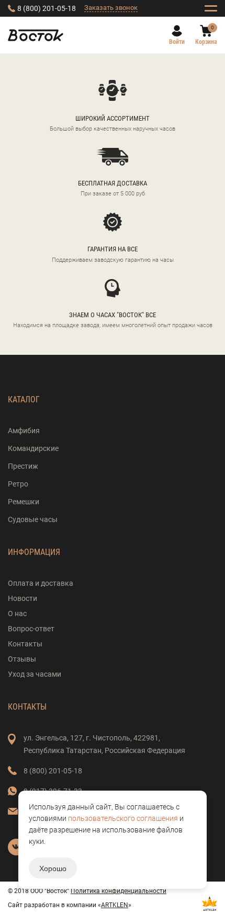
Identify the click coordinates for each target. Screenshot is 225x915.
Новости (22, 598)
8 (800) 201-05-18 (46, 8)
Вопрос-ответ (31, 628)
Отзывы (22, 659)
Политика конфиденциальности (118, 891)
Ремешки (23, 501)
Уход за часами (34, 674)
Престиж (23, 466)
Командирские (33, 448)
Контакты (25, 644)
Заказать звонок (111, 7)
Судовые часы (33, 519)
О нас (17, 613)
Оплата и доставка (40, 583)
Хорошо (52, 868)
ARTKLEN (114, 905)
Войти (177, 41)
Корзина (206, 41)
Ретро (18, 484)
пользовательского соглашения (123, 818)
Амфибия (24, 430)
